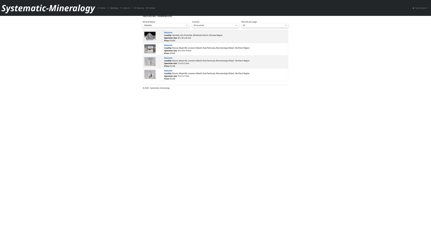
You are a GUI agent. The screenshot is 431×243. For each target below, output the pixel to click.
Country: (195, 22)
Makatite (168, 32)
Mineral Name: (149, 22)
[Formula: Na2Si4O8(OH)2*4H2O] (150, 36)
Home (102, 8)
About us (140, 8)
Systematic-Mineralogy (48, 8)
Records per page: (249, 22)
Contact (152, 8)
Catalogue (114, 8)
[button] (421, 8)
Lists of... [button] (127, 8)
